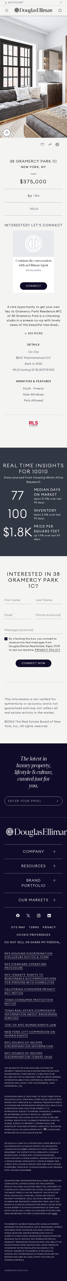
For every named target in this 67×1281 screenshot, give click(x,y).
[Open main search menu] (60, 10)
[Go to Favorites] (61, 2)
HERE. (55, 1214)
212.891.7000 (53, 1096)
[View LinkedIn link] (49, 916)
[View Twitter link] (28, 916)
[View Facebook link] (18, 916)
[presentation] (33, 77)
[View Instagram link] (38, 916)
